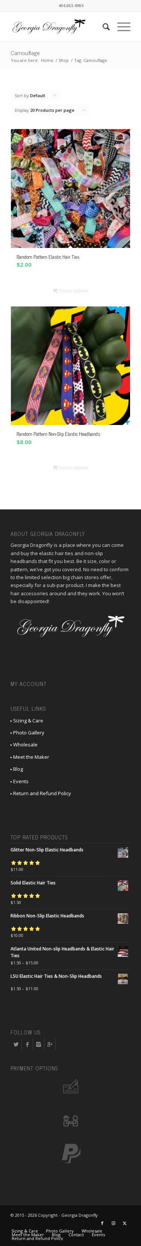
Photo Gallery (28, 732)
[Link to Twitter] (124, 1223)
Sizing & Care (27, 720)
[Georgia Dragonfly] (58, 27)
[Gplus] (49, 1044)
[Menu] (120, 27)
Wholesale (25, 744)
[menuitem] (102, 27)
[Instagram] (38, 1044)
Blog (17, 769)
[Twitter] (16, 1044)
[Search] (102, 27)
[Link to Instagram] (113, 1223)
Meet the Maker (30, 757)
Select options (73, 290)
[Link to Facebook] (102, 1223)
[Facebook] (27, 1044)
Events (20, 781)
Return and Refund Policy (41, 793)
